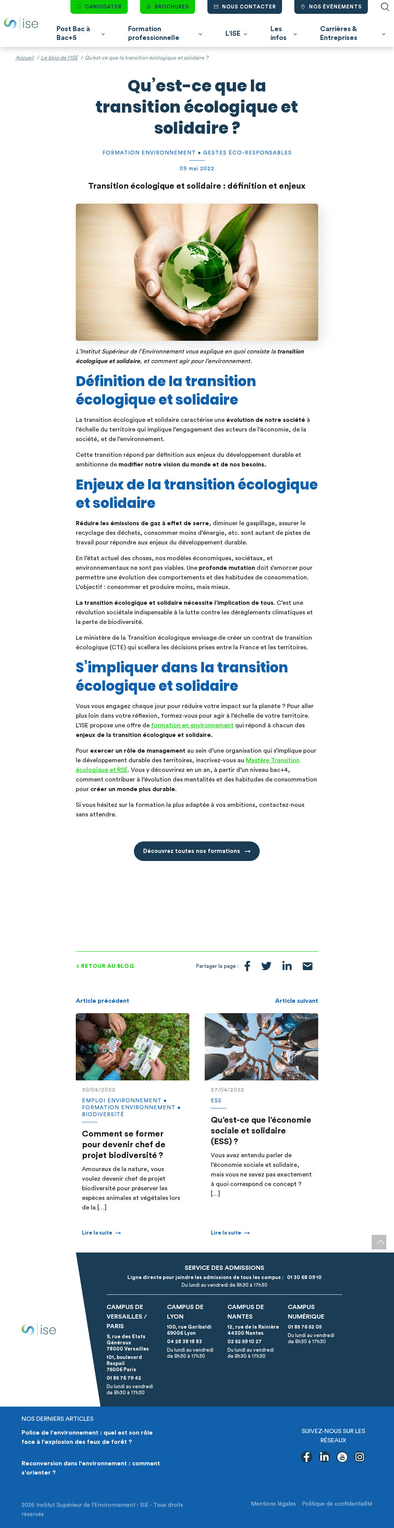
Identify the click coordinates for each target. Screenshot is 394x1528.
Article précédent (102, 1001)
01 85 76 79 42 (124, 1377)
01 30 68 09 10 (303, 1277)
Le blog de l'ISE (59, 58)
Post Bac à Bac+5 (73, 33)
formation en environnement (192, 725)
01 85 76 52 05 (305, 1326)
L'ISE (232, 33)
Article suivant (296, 1001)
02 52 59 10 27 (244, 1341)
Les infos (278, 33)
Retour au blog (107, 966)
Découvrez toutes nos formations (192, 851)
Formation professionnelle (153, 33)
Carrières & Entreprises (338, 33)
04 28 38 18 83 (184, 1341)
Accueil (24, 58)
